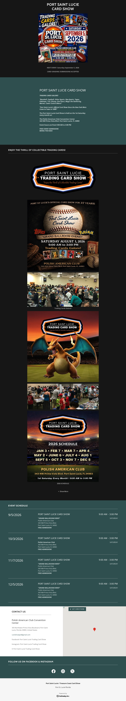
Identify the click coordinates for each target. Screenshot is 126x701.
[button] (63, 491)
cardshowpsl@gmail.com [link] (21, 635)
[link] (63, 9)
